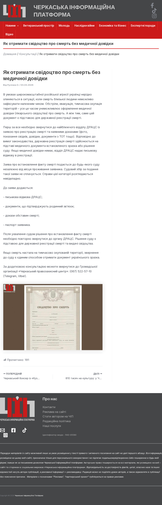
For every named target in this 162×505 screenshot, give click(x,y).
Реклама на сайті (54, 411)
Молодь (64, 25)
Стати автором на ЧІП (58, 416)
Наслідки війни (84, 25)
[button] (17, 26)
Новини (11, 25)
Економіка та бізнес (112, 25)
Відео (9, 34)
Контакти (49, 407)
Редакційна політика (57, 421)
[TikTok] (154, 10)
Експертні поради (143, 25)
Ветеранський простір (38, 25)
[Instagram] (154, 15)
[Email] (2, 430)
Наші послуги (52, 426)
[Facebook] (152, 5)
